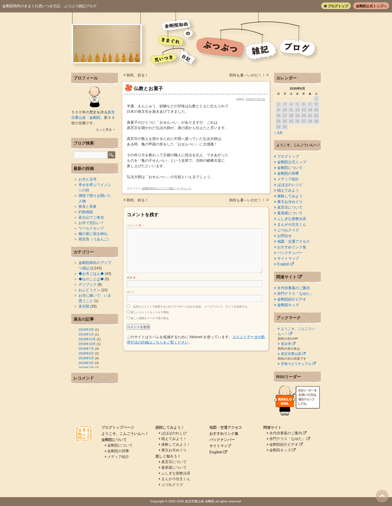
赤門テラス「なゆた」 (295, 294)
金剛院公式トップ (291, 162)
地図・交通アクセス (293, 241)
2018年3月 (86, 363)
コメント (134, 225)
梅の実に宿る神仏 (93, 234)
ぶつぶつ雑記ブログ (49, 6)
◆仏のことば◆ (91, 279)
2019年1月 (86, 334)
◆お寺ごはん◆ (91, 274)
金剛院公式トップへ (371, 6)
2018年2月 (86, 367)
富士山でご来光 (91, 217)
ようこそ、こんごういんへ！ (125, 433)
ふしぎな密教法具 (291, 219)
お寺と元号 (87, 179)
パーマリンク (183, 188)
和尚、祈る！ (137, 75)
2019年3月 (86, 329)
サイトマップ (288, 258)
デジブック (87, 284)
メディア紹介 (288, 179)
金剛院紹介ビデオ (291, 299)
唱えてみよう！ (174, 439)
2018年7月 (86, 348)
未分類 (83, 306)
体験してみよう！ (175, 444)
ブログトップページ (117, 427)
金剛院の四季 (288, 173)
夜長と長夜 (87, 206)
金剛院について (290, 168)
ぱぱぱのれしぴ (174, 433)
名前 (131, 277)
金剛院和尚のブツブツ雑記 (158, 188)
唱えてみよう (288, 190)
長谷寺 (286, 344)
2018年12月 (87, 339)
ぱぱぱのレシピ (290, 185)
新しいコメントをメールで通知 (150, 312)
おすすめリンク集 (291, 247)
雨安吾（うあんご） (94, 239)
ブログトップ (337, 6)
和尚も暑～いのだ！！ (247, 75)
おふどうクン (89, 290)
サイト (131, 292)
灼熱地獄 (85, 212)
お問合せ (284, 236)
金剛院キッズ (288, 305)
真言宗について (290, 207)
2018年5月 (86, 358)
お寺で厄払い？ (91, 223)
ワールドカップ (91, 228)
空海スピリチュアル (296, 364)
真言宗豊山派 (291, 354)
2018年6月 (86, 353)
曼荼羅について (290, 213)
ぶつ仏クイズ (288, 230)
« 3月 (278, 132)
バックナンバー (290, 253)
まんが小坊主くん (291, 224)
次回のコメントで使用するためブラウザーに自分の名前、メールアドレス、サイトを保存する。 (191, 306)
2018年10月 (87, 344)
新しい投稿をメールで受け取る (150, 318)
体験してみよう (290, 196)
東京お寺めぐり (290, 202)
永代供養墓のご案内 (293, 288)
